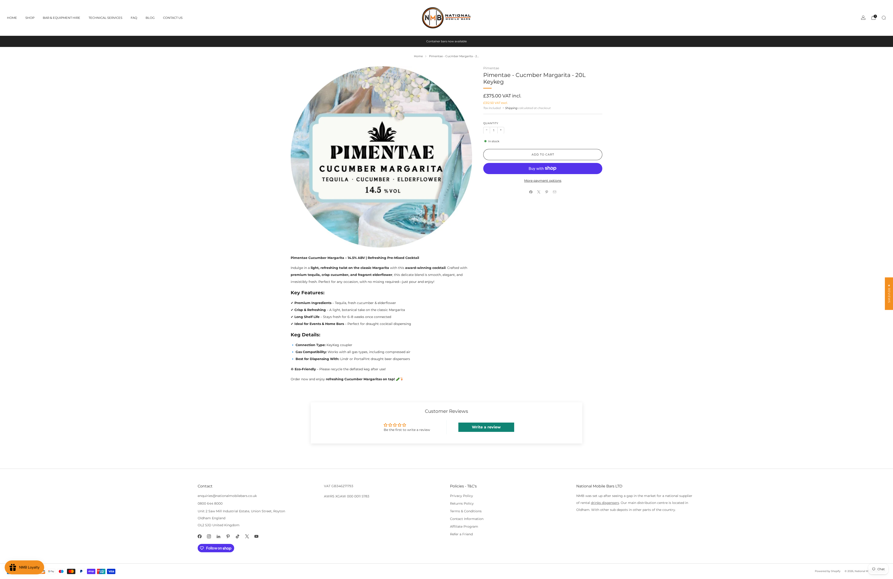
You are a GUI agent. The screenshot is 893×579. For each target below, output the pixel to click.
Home (12, 18)
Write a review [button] (486, 427)
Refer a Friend (461, 534)
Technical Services (105, 18)
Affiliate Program (464, 526)
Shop (29, 18)
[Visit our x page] (247, 536)
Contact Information (466, 519)
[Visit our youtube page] (256, 536)
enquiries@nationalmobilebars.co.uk (227, 496)
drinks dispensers (605, 503)
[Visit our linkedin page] (218, 536)
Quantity (490, 123)
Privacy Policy (461, 496)
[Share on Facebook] (531, 192)
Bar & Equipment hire (61, 18)
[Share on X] (538, 192)
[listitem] (446, 41)
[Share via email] (554, 192)
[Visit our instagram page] (209, 536)
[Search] (883, 17)
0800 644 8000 (210, 503)
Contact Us (173, 18)
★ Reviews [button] (889, 293)
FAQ (134, 18)
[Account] (863, 17)
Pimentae (491, 68)
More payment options (542, 180)
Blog (150, 18)
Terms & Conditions (466, 511)
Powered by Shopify (827, 571)
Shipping (511, 107)
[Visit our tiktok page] (237, 536)
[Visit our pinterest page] (228, 536)
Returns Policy (462, 503)
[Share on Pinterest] (546, 192)
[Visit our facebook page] (199, 536)
